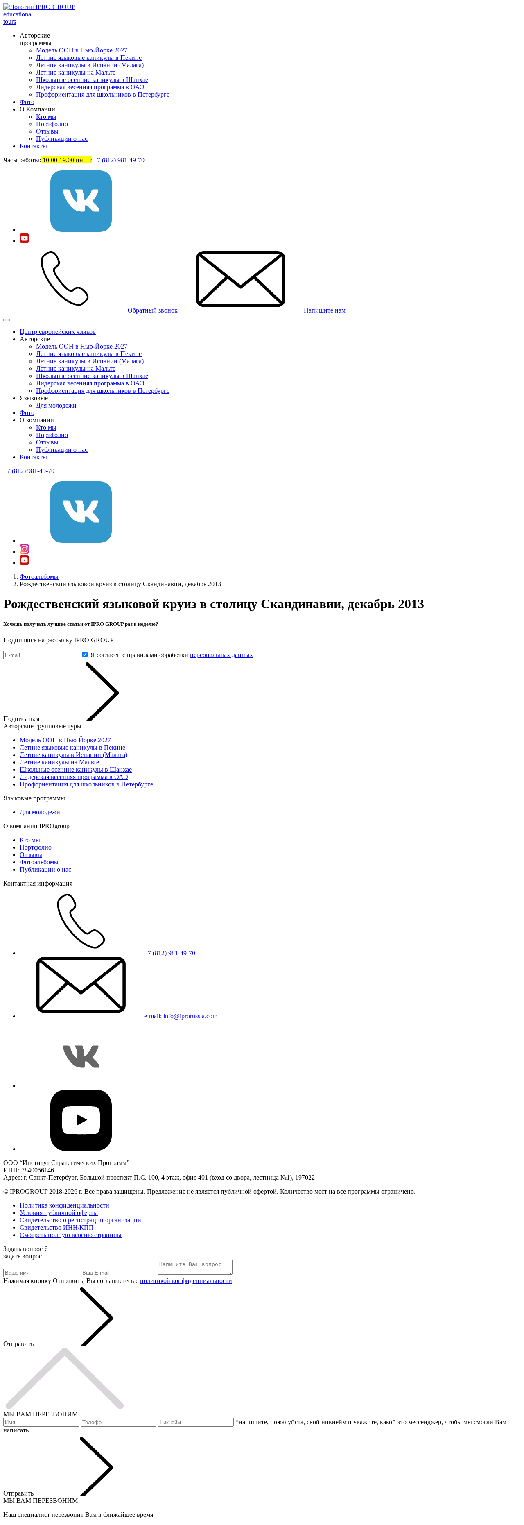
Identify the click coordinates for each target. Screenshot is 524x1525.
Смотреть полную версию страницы (71, 1234)
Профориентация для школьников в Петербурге (102, 94)
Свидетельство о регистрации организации (80, 1220)
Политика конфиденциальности (64, 1205)
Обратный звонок (152, 310)
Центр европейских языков (58, 331)
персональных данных (221, 654)
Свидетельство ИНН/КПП (57, 1227)
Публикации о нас (62, 138)
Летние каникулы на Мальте (75, 72)
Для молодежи (56, 405)
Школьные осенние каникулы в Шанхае (92, 79)
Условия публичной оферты (59, 1212)
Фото (27, 101)
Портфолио (52, 123)
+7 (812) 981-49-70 (119, 159)
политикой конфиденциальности (186, 1280)
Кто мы (46, 116)
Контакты (33, 146)
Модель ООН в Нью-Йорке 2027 (81, 50)
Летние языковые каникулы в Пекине (89, 57)
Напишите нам (324, 310)
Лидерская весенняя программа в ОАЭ (90, 87)
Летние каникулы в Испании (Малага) (90, 64)
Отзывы (47, 131)
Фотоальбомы (39, 576)
